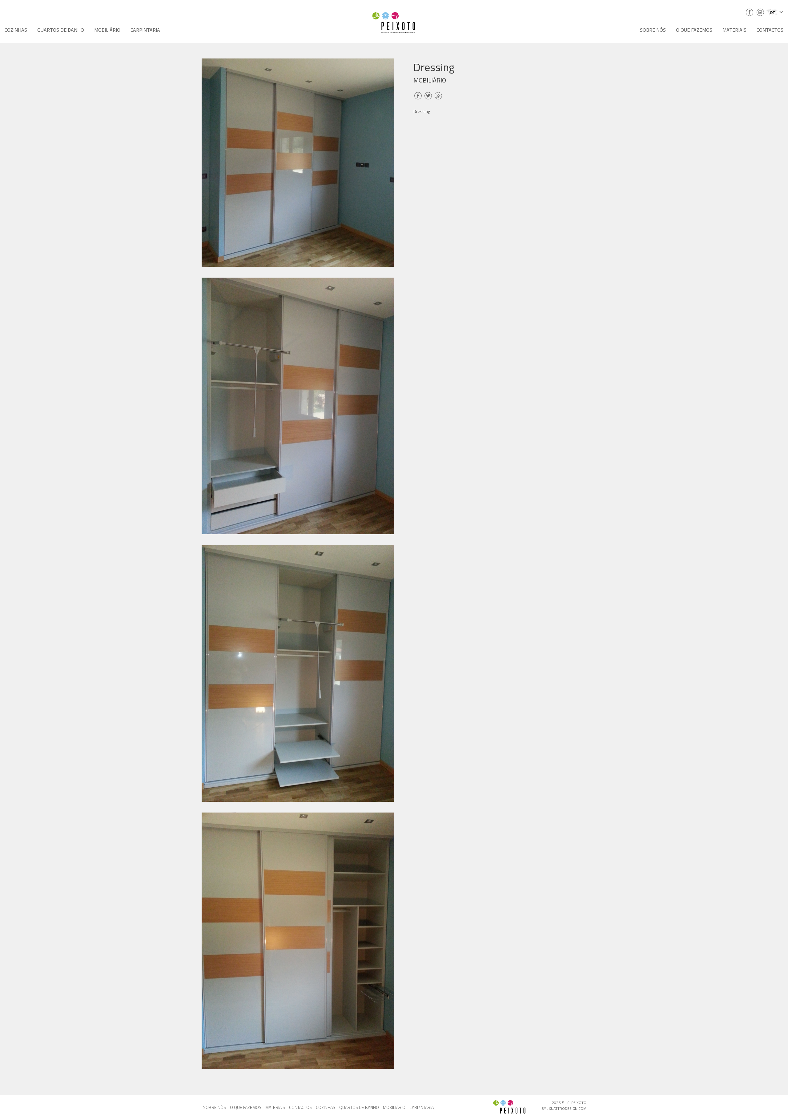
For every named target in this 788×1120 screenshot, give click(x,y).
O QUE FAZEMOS (694, 30)
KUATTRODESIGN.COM (567, 1108)
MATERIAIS (734, 30)
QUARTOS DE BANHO (60, 30)
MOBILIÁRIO (107, 30)
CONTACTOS (770, 30)
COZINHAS (16, 30)
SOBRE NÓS (653, 30)
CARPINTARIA (145, 30)
